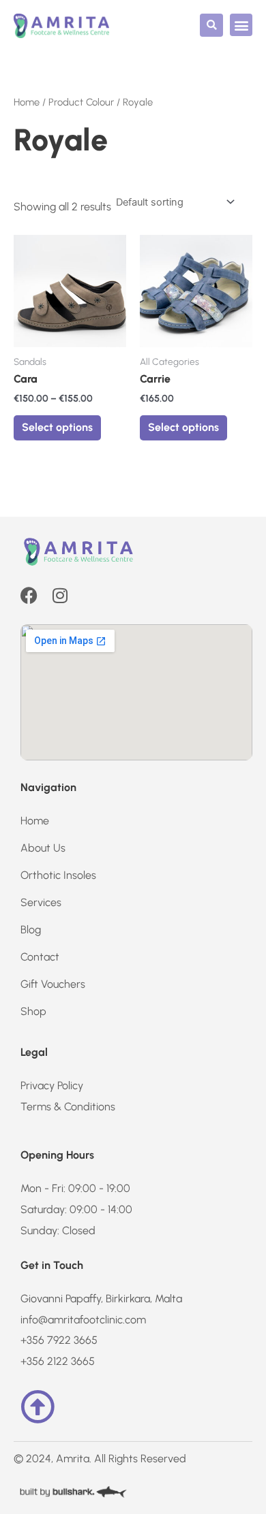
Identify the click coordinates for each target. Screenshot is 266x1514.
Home (27, 102)
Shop (33, 1011)
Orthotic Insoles (58, 875)
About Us (42, 847)
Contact (39, 956)
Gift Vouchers (52, 984)
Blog (30, 929)
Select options (57, 427)
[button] (211, 25)
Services (40, 902)
